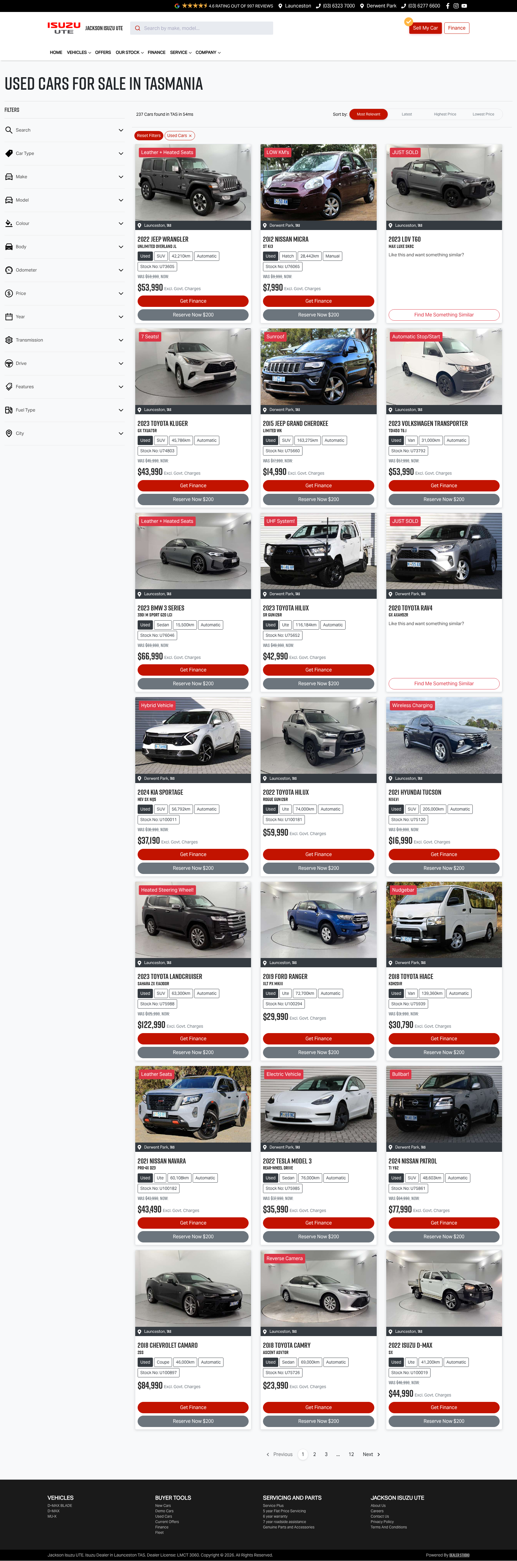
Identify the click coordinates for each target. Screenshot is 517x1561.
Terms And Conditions (389, 1527)
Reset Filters (149, 135)
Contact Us (380, 1516)
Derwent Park (381, 6)
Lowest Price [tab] (483, 114)
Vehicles (77, 52)
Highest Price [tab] (445, 114)
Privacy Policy (382, 1521)
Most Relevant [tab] (368, 114)
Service (178, 52)
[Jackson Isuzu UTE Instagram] (457, 6)
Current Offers (167, 1521)
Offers (103, 52)
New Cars (163, 1505)
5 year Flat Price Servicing (284, 1511)
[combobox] (201, 28)
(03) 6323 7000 (339, 6)
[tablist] (426, 114)
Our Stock (127, 52)
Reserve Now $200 (193, 315)
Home (56, 52)
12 (351, 1454)
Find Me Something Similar (444, 315)
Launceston (298, 6)
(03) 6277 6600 (424, 6)
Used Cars (163, 1516)
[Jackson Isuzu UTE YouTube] (465, 6)
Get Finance (193, 301)
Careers (377, 1511)
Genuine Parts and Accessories (288, 1527)
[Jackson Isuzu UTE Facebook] (449, 6)
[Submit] (137, 28)
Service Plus (273, 1505)
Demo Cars (164, 1511)
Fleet (159, 1532)
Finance (457, 28)
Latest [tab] (407, 114)
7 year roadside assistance (284, 1521)
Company (206, 52)
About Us (378, 1505)
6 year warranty (275, 1516)
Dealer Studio (459, 1555)
